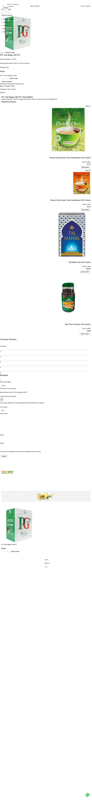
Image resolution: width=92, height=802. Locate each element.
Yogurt (5, 25)
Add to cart (14, 78)
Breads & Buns (7, 29)
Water (5, 32)
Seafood (5, 22)
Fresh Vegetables (8, 19)
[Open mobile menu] (2, 6)
